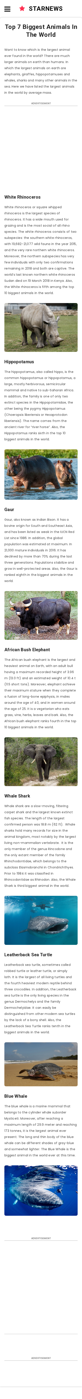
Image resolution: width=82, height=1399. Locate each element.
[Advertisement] (41, 152)
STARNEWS (45, 8)
